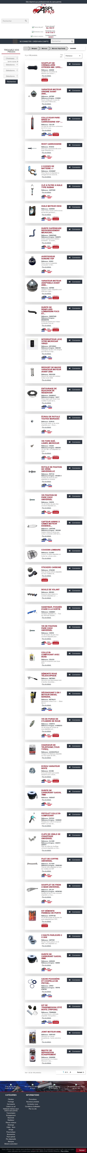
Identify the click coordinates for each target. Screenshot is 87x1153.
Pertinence (73, 55)
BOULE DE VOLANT (50, 589)
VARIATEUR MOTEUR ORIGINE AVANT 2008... (51, 91)
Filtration (11, 1099)
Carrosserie (11, 1104)
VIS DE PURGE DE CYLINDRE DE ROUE (50, 719)
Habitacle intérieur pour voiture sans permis (11, 1110)
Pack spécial (11, 1137)
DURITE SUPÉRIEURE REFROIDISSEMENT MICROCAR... (51, 230)
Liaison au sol (10, 1106)
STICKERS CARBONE (51, 567)
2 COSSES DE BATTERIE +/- (47, 167)
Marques (11, 1141)
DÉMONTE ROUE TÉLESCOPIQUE (49, 674)
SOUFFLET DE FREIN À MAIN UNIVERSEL (51, 885)
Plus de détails (46, 76)
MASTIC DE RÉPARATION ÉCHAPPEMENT (48, 1052)
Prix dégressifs (11, 1139)
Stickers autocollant (10, 1144)
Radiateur (11, 1120)
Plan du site (33, 1109)
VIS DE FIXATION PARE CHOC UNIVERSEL (49, 628)
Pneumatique (10, 1132)
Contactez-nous (32, 1104)
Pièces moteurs (11, 1122)
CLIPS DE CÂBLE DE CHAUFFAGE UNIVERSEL (50, 836)
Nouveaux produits (32, 1102)
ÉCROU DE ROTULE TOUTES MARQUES (50, 417)
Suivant (81, 1072)
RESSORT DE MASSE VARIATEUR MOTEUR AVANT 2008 (51, 369)
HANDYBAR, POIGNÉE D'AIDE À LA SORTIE (51, 608)
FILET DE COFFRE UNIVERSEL (49, 859)
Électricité (11, 1118)
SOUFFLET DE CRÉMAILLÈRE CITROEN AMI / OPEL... (51, 65)
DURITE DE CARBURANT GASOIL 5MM (51, 956)
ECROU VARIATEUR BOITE (50, 767)
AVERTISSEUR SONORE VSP (48, 257)
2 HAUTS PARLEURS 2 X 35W (51, 936)
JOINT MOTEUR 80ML (51, 1031)
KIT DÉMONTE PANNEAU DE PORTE (51, 911)
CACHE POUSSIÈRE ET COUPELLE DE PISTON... (50, 980)
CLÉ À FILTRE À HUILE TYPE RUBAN (51, 186)
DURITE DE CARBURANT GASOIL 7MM (51, 792)
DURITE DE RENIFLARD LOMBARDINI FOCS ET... (50, 310)
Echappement (11, 1115)
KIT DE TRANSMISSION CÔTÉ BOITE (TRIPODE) (51, 1007)
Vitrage (10, 1129)
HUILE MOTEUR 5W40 (51, 206)
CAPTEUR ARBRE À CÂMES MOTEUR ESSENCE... (50, 523)
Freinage (11, 1102)
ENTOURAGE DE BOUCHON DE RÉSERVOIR (49, 390)
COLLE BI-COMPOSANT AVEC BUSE (50, 654)
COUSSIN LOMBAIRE (51, 549)
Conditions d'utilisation (32, 1106)
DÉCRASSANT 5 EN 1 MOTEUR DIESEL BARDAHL (51, 694)
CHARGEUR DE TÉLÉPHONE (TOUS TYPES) (50, 747)
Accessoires (11, 1134)
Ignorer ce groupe (12, 61)
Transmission (10, 1113)
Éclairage (11, 1125)
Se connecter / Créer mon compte (34, 41)
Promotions (32, 1099)
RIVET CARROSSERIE (51, 144)
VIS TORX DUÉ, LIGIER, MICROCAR (50, 442)
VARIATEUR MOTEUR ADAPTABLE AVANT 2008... (51, 282)
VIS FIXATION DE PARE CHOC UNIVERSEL (49, 497)
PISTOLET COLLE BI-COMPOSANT (51, 814)
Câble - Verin (11, 1127)
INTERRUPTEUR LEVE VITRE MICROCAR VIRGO (51, 341)
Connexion (76, 64)
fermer (82, 1150)
